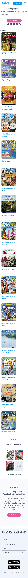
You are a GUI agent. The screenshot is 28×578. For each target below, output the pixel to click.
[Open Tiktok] (21, 532)
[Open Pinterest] (17, 532)
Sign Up (17, 3)
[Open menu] (25, 3)
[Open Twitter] (14, 532)
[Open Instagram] (7, 532)
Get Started (14, 515)
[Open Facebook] (3, 532)
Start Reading (14, 20)
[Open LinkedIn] (24, 532)
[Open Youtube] (10, 532)
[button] (14, 461)
